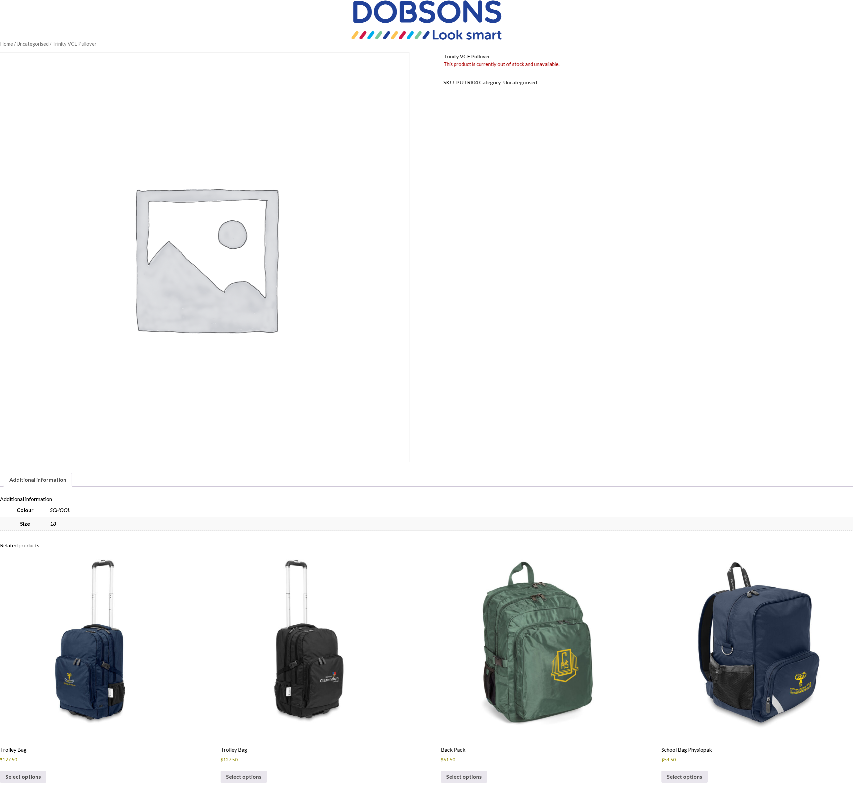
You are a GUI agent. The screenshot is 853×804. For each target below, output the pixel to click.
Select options (23, 776)
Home (6, 44)
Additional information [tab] (37, 479)
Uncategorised (33, 44)
